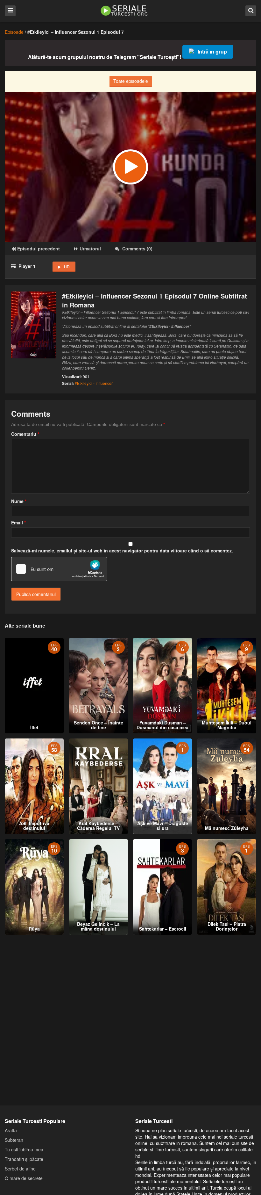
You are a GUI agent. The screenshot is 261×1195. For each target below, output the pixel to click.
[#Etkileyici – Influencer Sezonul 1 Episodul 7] (130, 167)
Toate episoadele (130, 81)
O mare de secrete (24, 1178)
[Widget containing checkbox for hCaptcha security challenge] (59, 569)
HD (67, 266)
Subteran (14, 1140)
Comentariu (25, 434)
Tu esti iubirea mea (24, 1149)
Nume (18, 501)
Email (18, 522)
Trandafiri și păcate (24, 1159)
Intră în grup (212, 51)
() (137, 248)
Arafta (11, 1130)
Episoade (14, 32)
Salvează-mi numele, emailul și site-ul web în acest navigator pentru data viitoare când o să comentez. (122, 550)
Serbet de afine (20, 1168)
